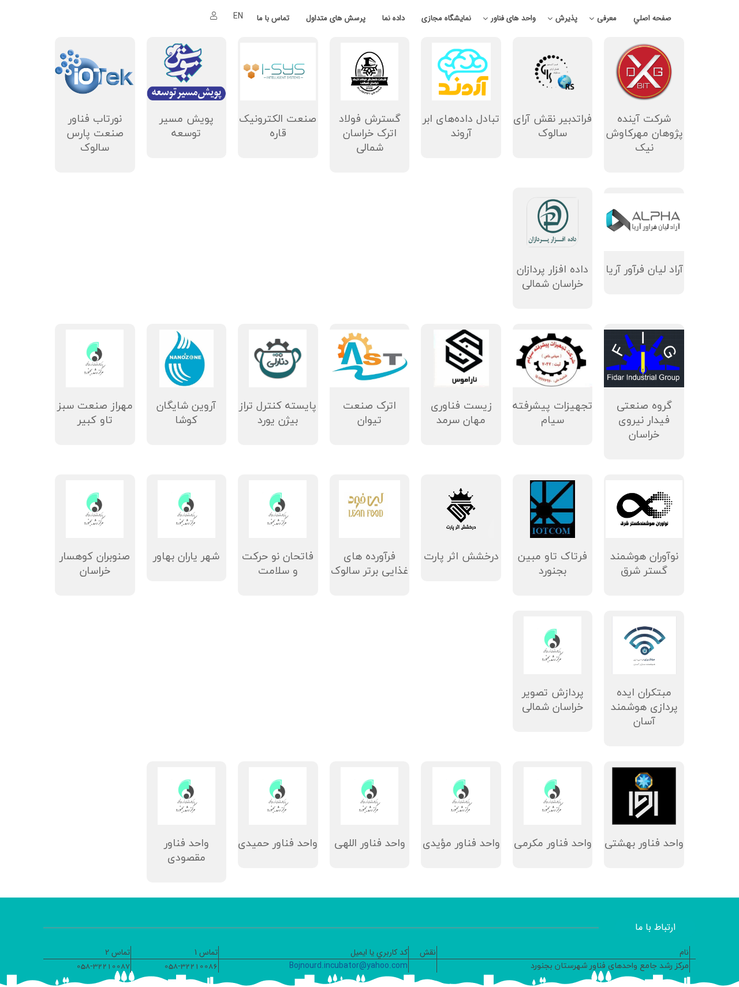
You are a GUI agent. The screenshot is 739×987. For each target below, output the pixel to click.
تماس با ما (273, 18)
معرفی (607, 18)
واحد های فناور (513, 18)
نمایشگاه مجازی (446, 18)
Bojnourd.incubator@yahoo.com (348, 965)
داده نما (393, 18)
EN (238, 16)
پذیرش (566, 18)
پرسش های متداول (335, 18)
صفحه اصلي (652, 18)
